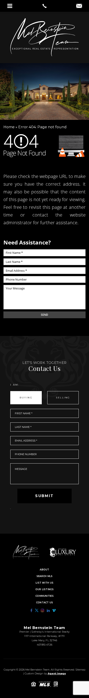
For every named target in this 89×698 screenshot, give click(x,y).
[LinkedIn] (48, 610)
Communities (44, 596)
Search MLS (45, 576)
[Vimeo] (54, 610)
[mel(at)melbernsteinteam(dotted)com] (79, 6)
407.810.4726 (44, 644)
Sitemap (80, 669)
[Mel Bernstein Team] (44, 37)
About (44, 570)
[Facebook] (31, 610)
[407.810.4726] (44, 6)
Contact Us (44, 603)
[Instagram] (42, 610)
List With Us (44, 583)
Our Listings (44, 589)
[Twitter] (36, 610)
